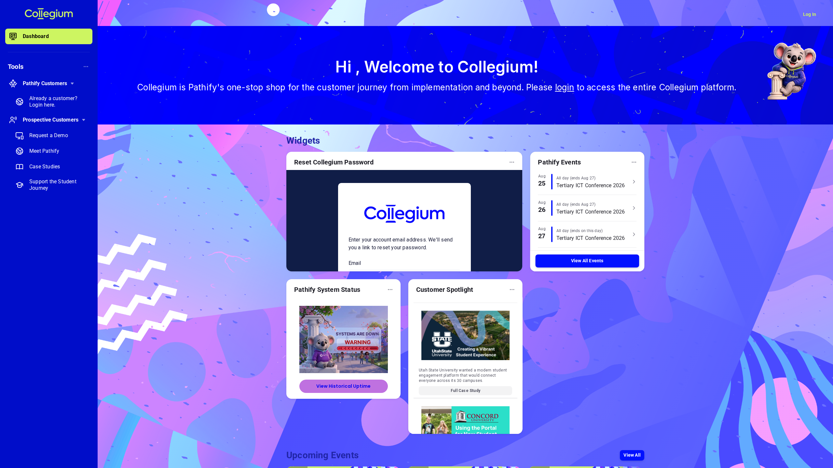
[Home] (48, 14)
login (564, 87)
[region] (49, 247)
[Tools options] (85, 66)
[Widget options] (512, 162)
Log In (809, 14)
